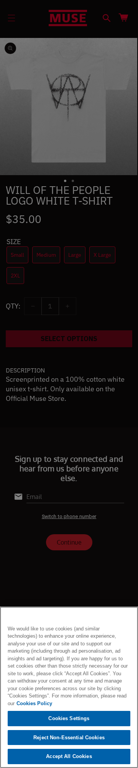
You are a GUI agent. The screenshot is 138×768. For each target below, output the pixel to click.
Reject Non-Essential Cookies (69, 737)
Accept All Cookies (69, 756)
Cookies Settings (68, 718)
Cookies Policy (34, 703)
